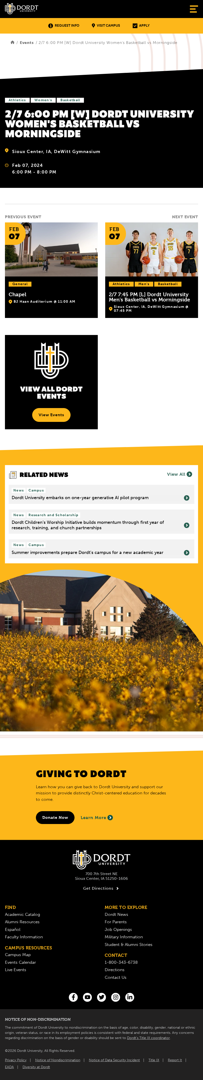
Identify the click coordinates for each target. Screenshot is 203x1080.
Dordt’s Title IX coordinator (148, 1038)
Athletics (17, 100)
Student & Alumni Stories (128, 944)
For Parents (116, 921)
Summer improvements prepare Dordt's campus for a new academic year (87, 552)
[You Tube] (87, 997)
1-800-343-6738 (121, 962)
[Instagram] (115, 997)
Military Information (124, 936)
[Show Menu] (194, 9)
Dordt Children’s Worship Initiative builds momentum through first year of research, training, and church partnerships (88, 525)
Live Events (15, 969)
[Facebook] (73, 997)
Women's (43, 100)
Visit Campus (108, 25)
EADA (9, 1067)
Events (27, 42)
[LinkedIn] (129, 997)
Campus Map (18, 954)
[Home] (12, 42)
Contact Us (116, 977)
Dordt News (116, 914)
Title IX (154, 1060)
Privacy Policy (15, 1060)
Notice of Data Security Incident (114, 1060)
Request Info (67, 25)
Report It (175, 1060)
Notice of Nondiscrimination (57, 1060)
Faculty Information (24, 936)
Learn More (93, 817)
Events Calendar (20, 962)
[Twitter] (101, 997)
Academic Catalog (22, 914)
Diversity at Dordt (36, 1067)
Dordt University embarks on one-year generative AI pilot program (80, 497)
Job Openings (118, 929)
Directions (115, 969)
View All (176, 474)
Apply (144, 25)
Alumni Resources (22, 921)
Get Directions (98, 888)
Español (12, 929)
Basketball (70, 100)
